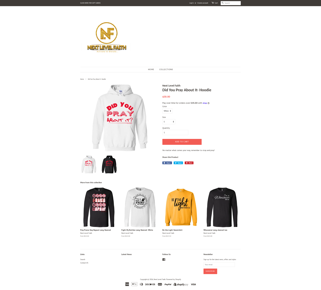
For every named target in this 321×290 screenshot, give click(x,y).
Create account (202, 3)
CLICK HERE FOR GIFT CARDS (90, 3)
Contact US (84, 263)
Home (151, 70)
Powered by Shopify (173, 279)
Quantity (166, 128)
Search (82, 259)
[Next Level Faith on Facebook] (163, 260)
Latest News (126, 255)
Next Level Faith (160, 279)
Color (164, 106)
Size (164, 117)
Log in (191, 3)
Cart (216, 3)
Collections (166, 70)
